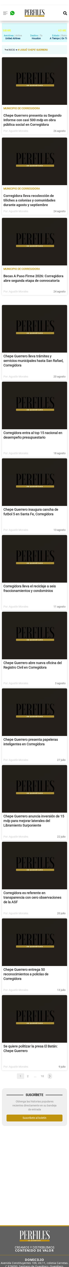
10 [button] (42, 1076)
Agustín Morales (18, 130)
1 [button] (20, 1076)
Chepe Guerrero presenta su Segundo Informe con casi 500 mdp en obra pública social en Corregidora (32, 120)
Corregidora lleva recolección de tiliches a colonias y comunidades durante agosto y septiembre (29, 200)
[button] (49, 1076)
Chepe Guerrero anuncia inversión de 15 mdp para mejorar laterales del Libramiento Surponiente (33, 820)
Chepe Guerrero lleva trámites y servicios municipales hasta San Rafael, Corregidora (33, 360)
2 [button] (28, 1076)
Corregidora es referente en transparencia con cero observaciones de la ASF (32, 897)
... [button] (35, 1076)
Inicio (12, 50)
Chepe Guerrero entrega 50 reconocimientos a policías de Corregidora (25, 974)
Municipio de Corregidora (21, 108)
